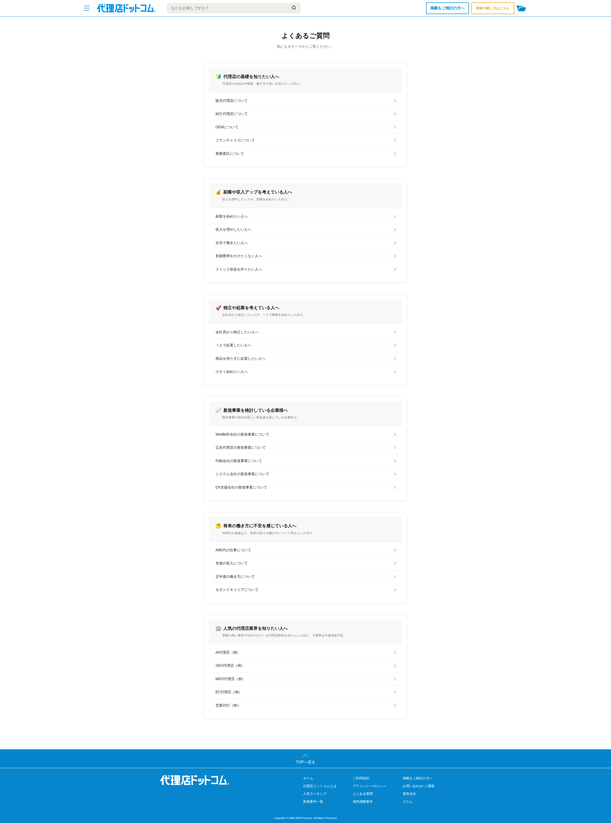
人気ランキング (315, 794)
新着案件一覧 (313, 801)
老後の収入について (232, 563)
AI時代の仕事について (233, 550)
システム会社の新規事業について (242, 474)
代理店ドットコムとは (320, 786)
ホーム (308, 778)
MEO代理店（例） (230, 679)
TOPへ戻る (305, 762)
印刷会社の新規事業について (239, 461)
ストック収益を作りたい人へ (239, 269)
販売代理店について (232, 101)
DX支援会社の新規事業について (241, 487)
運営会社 (409, 794)
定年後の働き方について (235, 576)
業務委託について (230, 153)
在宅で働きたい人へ (232, 243)
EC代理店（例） (229, 692)
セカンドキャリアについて (237, 590)
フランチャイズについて (235, 140)
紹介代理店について (232, 114)
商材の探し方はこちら (493, 8)
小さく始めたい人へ (232, 372)
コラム (408, 801)
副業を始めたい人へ (232, 216)
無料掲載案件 (363, 801)
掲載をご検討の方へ (447, 8)
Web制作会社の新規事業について (242, 434)
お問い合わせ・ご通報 (418, 786)
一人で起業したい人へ (233, 345)
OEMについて (227, 127)
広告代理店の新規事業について (241, 447)
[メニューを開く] (86, 8)
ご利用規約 (361, 778)
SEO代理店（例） (230, 665)
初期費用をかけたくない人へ (239, 256)
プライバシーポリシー (369, 786)
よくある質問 (363, 794)
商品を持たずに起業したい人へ (241, 358)
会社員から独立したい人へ (237, 332)
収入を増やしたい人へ (233, 229)
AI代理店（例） (228, 652)
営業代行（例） (228, 705)
